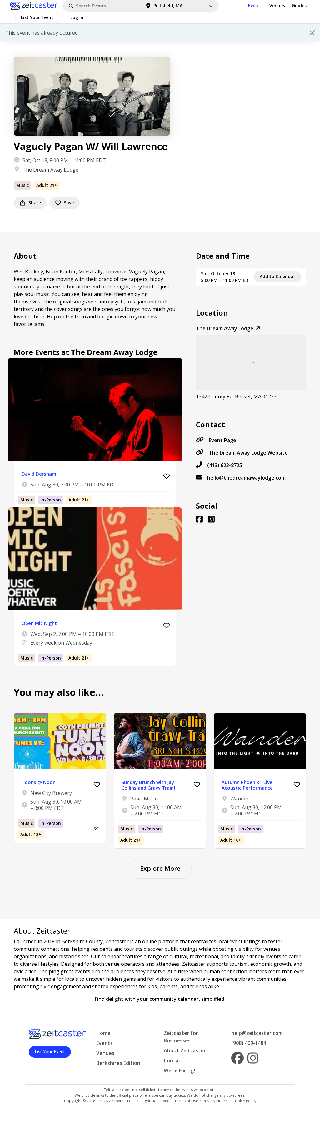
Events (255, 5)
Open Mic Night (39, 623)
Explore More (160, 868)
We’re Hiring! (179, 1070)
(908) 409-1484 (248, 1043)
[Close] (312, 33)
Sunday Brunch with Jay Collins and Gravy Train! (148, 785)
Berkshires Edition (118, 1063)
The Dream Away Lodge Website (248, 452)
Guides (299, 5)
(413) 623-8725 (224, 465)
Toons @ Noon (39, 782)
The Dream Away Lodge (50, 169)
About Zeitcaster (185, 1050)
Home (103, 1033)
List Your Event (37, 17)
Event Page (222, 440)
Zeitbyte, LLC (120, 1101)
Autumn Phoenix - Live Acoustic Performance (247, 785)
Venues (277, 5)
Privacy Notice (215, 1101)
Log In (76, 17)
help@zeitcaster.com (257, 1033)
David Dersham (39, 474)
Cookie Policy (244, 1101)
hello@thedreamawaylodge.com (246, 477)
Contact (173, 1060)
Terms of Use (186, 1101)
